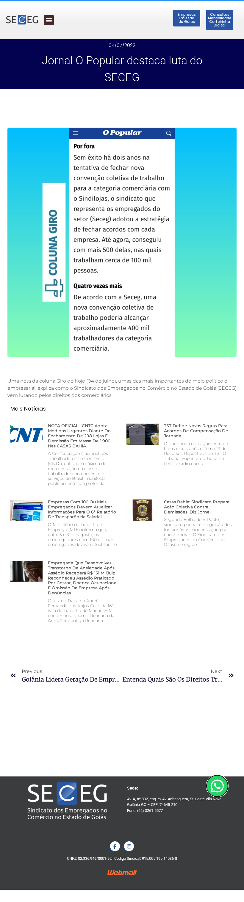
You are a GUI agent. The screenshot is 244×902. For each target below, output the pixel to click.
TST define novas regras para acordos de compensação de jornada (196, 431)
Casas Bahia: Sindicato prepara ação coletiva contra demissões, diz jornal (196, 507)
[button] (49, 20)
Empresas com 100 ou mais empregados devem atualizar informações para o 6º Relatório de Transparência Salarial (82, 509)
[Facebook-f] (115, 846)
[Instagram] (129, 846)
